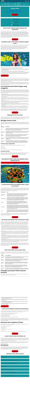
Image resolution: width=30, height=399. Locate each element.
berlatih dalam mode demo (13, 108)
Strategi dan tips (15, 4)
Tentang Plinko (5, 4)
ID (26, 1)
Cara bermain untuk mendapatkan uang (19, 4)
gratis (26, 262)
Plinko (14, 244)
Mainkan (15, 14)
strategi (26, 213)
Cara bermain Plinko (8, 4)
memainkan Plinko (18, 198)
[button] (28, 173)
